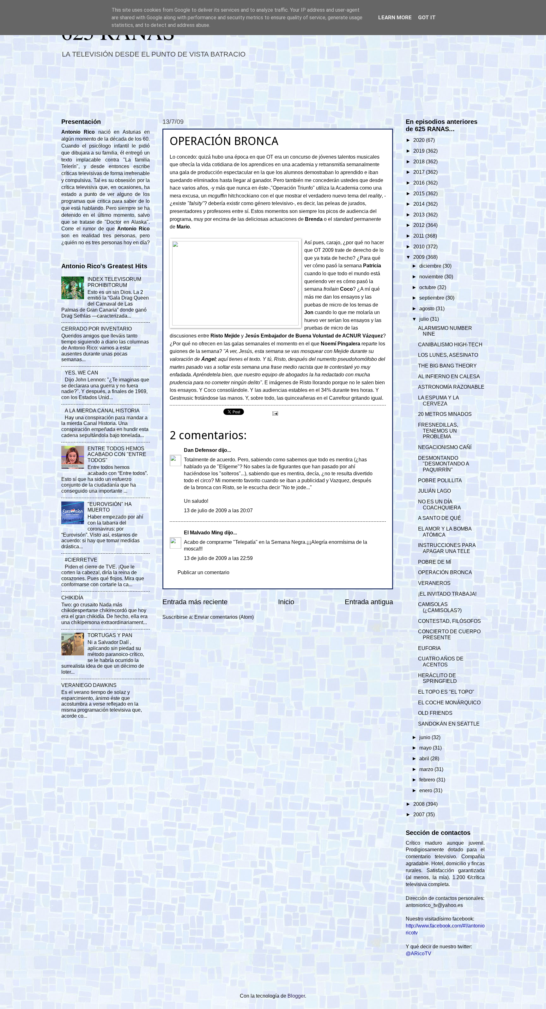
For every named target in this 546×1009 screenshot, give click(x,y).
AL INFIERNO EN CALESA (449, 376)
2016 (419, 182)
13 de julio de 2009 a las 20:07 (218, 510)
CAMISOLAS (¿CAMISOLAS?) (440, 607)
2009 (419, 257)
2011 (419, 236)
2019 (419, 151)
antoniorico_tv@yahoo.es (434, 905)
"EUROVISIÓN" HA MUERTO (109, 507)
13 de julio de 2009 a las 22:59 (218, 558)
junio (425, 737)
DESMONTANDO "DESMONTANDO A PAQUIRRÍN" (443, 464)
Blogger (296, 996)
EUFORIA (429, 648)
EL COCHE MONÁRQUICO (449, 702)
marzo (426, 769)
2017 (419, 172)
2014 (419, 204)
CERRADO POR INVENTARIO (96, 328)
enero (426, 790)
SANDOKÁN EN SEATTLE (449, 723)
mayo (426, 748)
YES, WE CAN (81, 372)
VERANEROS (434, 583)
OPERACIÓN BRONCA (445, 572)
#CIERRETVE (81, 559)
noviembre (431, 276)
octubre (428, 287)
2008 (419, 804)
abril (424, 758)
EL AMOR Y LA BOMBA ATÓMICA (444, 532)
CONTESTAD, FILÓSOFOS (449, 621)
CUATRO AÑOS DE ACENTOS (441, 661)
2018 (419, 161)
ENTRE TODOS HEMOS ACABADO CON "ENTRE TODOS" (117, 454)
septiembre (432, 298)
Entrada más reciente (195, 602)
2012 (419, 225)
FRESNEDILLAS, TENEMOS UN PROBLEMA (438, 431)
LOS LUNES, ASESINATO (448, 355)
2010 (419, 246)
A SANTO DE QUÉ (439, 518)
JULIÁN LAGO (434, 491)
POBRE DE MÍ (434, 562)
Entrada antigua (369, 602)
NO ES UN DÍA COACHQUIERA (439, 504)
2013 (419, 214)
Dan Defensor (200, 450)
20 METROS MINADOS (445, 414)
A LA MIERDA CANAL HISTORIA (102, 410)
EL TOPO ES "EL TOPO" (446, 692)
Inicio (286, 602)
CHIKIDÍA (72, 597)
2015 (419, 193)
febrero (427, 779)
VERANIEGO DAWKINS (89, 685)
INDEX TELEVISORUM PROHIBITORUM (114, 282)
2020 (419, 140)
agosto (427, 308)
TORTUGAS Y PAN (110, 635)
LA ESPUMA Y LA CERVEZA (438, 400)
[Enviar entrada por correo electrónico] (274, 413)
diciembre (431, 266)
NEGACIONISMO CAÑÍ (444, 447)
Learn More (395, 17)
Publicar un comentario (203, 572)
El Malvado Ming (203, 532)
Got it (427, 17)
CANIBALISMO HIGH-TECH (450, 344)
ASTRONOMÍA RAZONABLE (451, 387)
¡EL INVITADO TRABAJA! (447, 594)
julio (424, 319)
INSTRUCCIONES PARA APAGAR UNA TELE (447, 548)
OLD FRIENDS (435, 713)
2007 (419, 814)
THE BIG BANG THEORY (447, 365)
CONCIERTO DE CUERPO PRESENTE (449, 634)
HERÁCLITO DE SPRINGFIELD (437, 678)
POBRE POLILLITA (440, 480)
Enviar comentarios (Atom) (224, 617)
